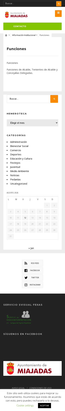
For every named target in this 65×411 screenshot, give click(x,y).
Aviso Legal (18, 387)
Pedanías (15, 179)
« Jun (31, 248)
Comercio (15, 150)
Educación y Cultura (21, 158)
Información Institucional (24, 35)
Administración (18, 141)
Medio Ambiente (19, 171)
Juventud (15, 167)
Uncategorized (18, 183)
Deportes (15, 154)
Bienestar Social (19, 146)
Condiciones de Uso (40, 387)
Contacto (19, 26)
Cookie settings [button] (25, 405)
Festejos (15, 162)
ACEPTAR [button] (44, 405)
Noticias (14, 175)
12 (25, 217)
